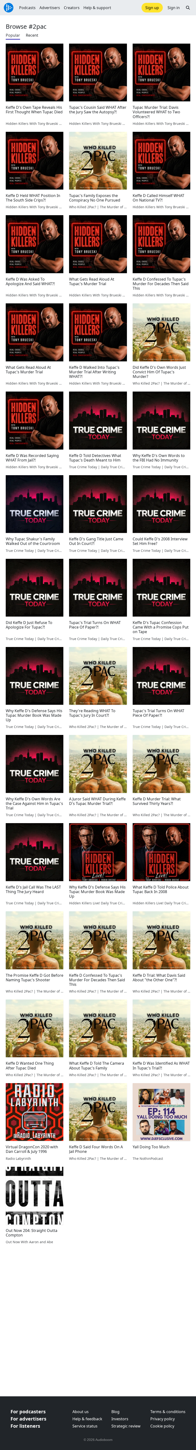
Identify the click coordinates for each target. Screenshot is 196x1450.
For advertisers (28, 1418)
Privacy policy (162, 1418)
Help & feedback (87, 1418)
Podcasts (27, 7)
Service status (85, 1426)
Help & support (97, 7)
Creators (72, 7)
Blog (115, 1411)
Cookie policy (162, 1426)
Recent (32, 35)
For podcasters (28, 1411)
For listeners (25, 1426)
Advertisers (49, 7)
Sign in (174, 7)
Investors (119, 1418)
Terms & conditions (167, 1411)
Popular (13, 35)
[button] (188, 7)
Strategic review (126, 1426)
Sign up (152, 7)
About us (80, 1411)
